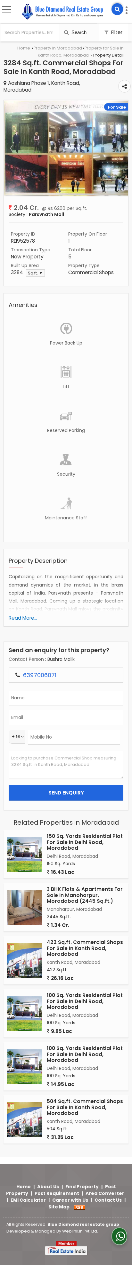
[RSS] (79, 1207)
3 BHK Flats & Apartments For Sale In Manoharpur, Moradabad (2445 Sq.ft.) (85, 895)
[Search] (117, 9)
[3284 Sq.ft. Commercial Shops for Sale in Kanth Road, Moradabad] (66, 194)
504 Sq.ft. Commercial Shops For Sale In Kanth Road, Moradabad (85, 1107)
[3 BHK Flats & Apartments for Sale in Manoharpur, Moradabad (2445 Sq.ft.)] (24, 907)
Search (78, 32)
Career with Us (70, 1200)
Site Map (59, 1207)
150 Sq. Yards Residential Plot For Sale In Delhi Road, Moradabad (85, 842)
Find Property (82, 1186)
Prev (12, 148)
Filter (116, 32)
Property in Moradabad (58, 48)
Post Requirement (57, 1193)
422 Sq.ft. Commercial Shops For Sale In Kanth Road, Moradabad (85, 948)
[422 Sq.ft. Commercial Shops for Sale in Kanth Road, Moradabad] (24, 960)
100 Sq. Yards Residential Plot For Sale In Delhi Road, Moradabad (85, 1001)
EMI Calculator (28, 1200)
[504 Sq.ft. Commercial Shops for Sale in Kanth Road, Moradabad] (24, 1119)
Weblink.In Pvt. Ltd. (80, 1231)
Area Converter (105, 1193)
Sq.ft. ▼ (35, 273)
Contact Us (108, 1200)
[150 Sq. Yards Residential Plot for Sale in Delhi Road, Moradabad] (24, 854)
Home (23, 48)
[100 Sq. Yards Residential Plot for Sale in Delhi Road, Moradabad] (24, 1013)
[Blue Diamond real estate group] (62, 12)
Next (120, 148)
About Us (48, 1186)
